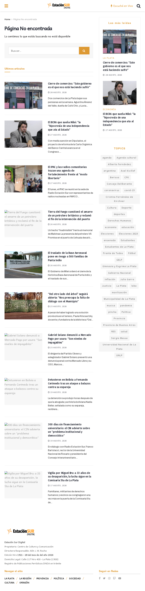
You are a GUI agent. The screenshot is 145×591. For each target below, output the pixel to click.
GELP (119, 259)
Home (7, 19)
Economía (109, 109)
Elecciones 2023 (128, 233)
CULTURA (9, 582)
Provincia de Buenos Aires (119, 325)
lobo (134, 285)
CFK (126, 177)
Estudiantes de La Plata (119, 246)
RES (113, 331)
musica (111, 305)
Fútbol (132, 253)
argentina (110, 170)
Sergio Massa (119, 338)
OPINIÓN (24, 582)
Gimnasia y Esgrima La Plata (120, 266)
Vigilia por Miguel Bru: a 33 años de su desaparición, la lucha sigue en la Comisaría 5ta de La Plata (69, 476)
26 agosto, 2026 (58, 224)
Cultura (111, 207)
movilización (119, 292)
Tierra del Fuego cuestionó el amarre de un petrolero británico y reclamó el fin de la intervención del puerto (70, 215)
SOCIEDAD (75, 578)
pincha (112, 312)
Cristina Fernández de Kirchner (119, 199)
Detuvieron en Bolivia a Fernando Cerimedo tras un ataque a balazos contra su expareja (69, 383)
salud (124, 331)
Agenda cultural (126, 157)
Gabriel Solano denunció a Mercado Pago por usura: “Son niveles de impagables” (69, 338)
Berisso (114, 177)
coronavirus (111, 190)
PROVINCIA (42, 578)
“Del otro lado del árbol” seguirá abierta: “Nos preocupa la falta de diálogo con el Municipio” (68, 297)
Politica (126, 312)
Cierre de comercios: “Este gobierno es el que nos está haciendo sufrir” (119, 66)
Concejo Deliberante (119, 183)
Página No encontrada (25, 19)
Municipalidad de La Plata (119, 298)
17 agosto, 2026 (58, 485)
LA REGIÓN (25, 578)
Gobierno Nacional (119, 272)
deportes (119, 214)
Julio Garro (127, 279)
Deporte (127, 207)
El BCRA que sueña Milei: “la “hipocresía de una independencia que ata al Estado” (68, 126)
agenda (107, 157)
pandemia (126, 305)
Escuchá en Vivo (123, 6)
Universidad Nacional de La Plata (119, 346)
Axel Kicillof (128, 170)
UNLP (119, 355)
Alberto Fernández (119, 164)
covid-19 (129, 190)
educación (128, 227)
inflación (110, 279)
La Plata (121, 285)
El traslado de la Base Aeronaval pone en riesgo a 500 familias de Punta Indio (68, 256)
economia (110, 227)
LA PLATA (108, 58)
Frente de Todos (113, 253)
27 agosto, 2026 (58, 134)
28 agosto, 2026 (58, 92)
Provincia (119, 318)
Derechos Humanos (119, 220)
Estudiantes (128, 240)
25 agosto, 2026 (58, 306)
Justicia (106, 285)
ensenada (110, 240)
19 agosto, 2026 (58, 392)
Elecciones (107, 233)
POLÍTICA (59, 578)
